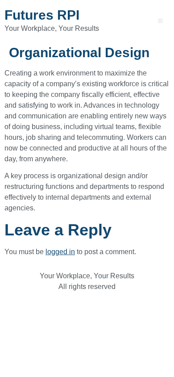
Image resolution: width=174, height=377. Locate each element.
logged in (60, 252)
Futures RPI (41, 15)
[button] (160, 20)
